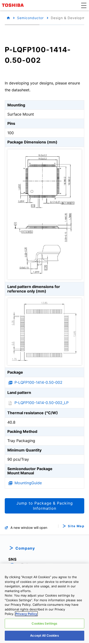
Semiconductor (30, 18)
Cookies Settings (44, 623)
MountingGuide (28, 482)
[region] (44, 603)
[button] (84, 5)
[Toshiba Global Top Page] (13, 5)
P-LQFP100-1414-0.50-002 (38, 382)
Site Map (76, 526)
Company (25, 548)
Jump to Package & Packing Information (44, 506)
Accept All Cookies (44, 635)
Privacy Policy (26, 614)
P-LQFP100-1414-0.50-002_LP (41, 402)
